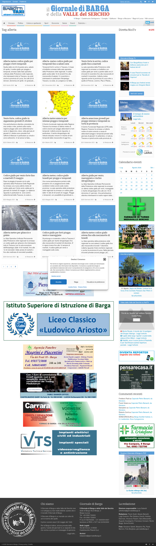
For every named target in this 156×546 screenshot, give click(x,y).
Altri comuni (149, 18)
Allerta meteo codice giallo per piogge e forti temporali (18, 62)
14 (142, 182)
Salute (64, 23)
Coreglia (105, 18)
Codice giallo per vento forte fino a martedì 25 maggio (19, 176)
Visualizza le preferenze (95, 282)
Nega (76, 282)
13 (136, 182)
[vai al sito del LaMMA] (144, 152)
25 (126, 189)
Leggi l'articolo (141, 333)
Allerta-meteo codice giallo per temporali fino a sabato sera (57, 62)
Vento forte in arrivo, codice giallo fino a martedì (94, 62)
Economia (55, 23)
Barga (77, 18)
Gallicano (113, 18)
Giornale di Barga (12, 544)
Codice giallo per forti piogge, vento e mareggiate (56, 234)
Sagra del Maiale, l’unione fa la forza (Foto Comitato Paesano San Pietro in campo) (136, 290)
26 (131, 189)
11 (126, 182)
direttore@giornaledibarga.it (129, 510)
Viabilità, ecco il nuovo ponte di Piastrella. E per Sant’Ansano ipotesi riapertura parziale (136, 342)
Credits (30, 544)
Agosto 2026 (136, 167)
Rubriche (81, 23)
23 (152, 185)
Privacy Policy (82, 287)
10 (121, 182)
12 (131, 182)
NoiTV (149, 23)
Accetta (58, 282)
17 (121, 185)
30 (152, 189)
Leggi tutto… (137, 119)
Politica (20, 23)
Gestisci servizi (56, 276)
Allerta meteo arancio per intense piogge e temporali (55, 119)
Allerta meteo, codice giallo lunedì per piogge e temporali (56, 176)
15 (147, 182)
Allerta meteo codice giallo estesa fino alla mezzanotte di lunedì (95, 235)
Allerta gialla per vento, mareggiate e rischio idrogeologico (92, 178)
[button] (104, 259)
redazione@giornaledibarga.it (90, 536)
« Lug (121, 167)
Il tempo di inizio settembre (141, 115)
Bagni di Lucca (138, 18)
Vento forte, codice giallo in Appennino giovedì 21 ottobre (17, 119)
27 (136, 189)
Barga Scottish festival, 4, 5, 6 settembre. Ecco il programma (136, 418)
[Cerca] (140, 1)
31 (121, 193)
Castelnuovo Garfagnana (91, 18)
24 (121, 189)
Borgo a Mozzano (124, 18)
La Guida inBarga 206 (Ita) (136, 490)
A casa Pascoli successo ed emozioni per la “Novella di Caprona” (140, 74)
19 (131, 185)
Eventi (72, 23)
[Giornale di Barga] (78, 10)
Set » (152, 167)
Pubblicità (23, 1)
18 (126, 185)
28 (142, 189)
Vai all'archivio (136, 295)
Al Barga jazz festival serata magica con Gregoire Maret (140, 83)
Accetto (136, 320)
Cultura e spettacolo (33, 23)
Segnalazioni (6, 1)
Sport (46, 23)
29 (147, 189)
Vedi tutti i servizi (137, 93)
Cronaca (11, 23)
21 (142, 185)
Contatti (15, 1)
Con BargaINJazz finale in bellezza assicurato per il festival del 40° (139, 64)
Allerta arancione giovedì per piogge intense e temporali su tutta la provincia (95, 121)
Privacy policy (23, 544)
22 (147, 185)
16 (152, 182)
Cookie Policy (72, 287)
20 (136, 185)
